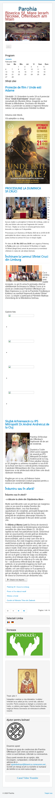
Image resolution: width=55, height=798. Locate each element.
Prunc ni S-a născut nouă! (16, 591)
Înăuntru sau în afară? (19, 488)
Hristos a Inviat (12, 596)
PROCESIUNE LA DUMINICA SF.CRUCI (23, 189)
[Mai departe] (19, 611)
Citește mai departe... (17, 579)
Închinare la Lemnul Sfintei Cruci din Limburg (26, 257)
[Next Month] (11, 59)
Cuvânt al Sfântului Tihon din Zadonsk (21, 600)
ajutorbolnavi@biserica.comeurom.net (28, 764)
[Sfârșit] (24, 611)
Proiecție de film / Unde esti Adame (23, 88)
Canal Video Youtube (27, 778)
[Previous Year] (6, 59)
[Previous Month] (8, 59)
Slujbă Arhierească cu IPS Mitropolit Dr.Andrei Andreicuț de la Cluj (27, 424)
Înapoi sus (48, 793)
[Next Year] (9, 59)
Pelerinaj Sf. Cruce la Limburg (18, 587)
